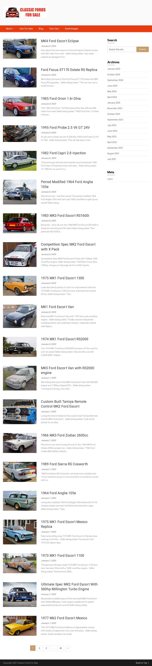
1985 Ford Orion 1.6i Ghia (61, 99)
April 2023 (112, 142)
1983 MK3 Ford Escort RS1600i (65, 216)
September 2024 (115, 80)
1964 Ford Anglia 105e (58, 493)
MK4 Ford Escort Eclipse (60, 41)
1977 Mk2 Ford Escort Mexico (64, 618)
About (9, 28)
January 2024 (113, 103)
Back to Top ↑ (142, 663)
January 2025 (113, 69)
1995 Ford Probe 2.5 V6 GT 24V (65, 128)
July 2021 (111, 159)
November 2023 (114, 108)
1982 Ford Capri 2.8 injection (63, 153)
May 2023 (112, 136)
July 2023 (111, 125)
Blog (41, 28)
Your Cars (54, 28)
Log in (110, 179)
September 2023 (115, 119)
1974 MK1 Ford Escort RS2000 (64, 339)
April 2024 (112, 97)
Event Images (71, 28)
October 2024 (113, 74)
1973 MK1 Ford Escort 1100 (62, 556)
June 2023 (112, 131)
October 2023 (113, 114)
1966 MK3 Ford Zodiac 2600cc (64, 435)
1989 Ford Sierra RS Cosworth (64, 464)
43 (61, 648)
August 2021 (113, 153)
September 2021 (115, 148)
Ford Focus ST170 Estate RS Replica (69, 70)
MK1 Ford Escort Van (57, 307)
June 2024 (112, 86)
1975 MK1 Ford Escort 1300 (62, 278)
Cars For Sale (26, 28)
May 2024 (112, 91)
